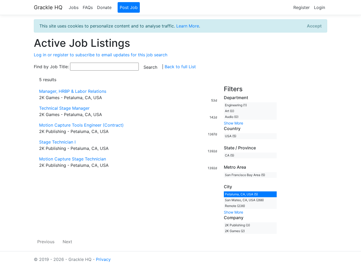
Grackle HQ (48, 7)
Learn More (187, 26)
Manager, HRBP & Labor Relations (72, 91)
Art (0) (229, 111)
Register (301, 7)
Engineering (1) (236, 105)
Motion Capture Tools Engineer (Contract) (81, 125)
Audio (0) (231, 117)
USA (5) (230, 136)
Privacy (103, 259)
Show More (233, 123)
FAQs (88, 7)
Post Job (129, 7)
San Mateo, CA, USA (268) (244, 200)
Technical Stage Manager (64, 108)
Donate (104, 7)
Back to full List (180, 66)
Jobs (73, 7)
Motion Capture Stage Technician (72, 159)
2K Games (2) (235, 231)
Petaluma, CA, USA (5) (241, 194)
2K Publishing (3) (237, 225)
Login (319, 7)
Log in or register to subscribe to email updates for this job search (100, 54)
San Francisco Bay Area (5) (245, 175)
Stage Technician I (57, 142)
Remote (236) (235, 206)
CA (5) (229, 155)
